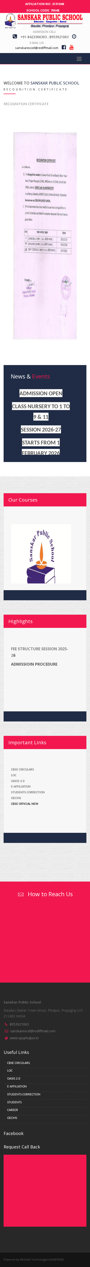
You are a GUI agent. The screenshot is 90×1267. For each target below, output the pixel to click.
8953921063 (19, 1024)
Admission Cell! (44, 32)
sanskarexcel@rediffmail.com (32, 1031)
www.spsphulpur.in (24, 1038)
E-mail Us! (37, 43)
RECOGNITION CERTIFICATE (26, 104)
